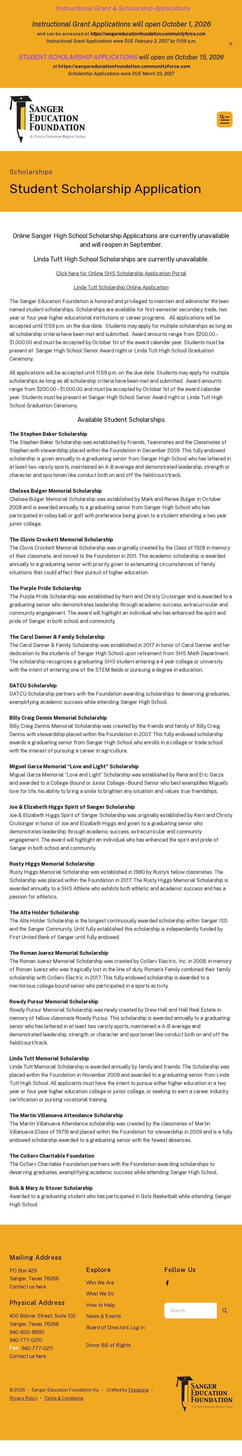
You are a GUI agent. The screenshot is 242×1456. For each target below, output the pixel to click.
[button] (231, 44)
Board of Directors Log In (115, 1328)
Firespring (138, 1389)
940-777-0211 (37, 1348)
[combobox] (190, 1311)
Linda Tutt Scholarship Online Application (121, 287)
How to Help (100, 1305)
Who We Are (100, 1283)
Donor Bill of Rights (108, 1345)
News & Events (103, 1316)
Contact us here (27, 1287)
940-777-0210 (25, 1340)
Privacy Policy (23, 1398)
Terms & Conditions (63, 1398)
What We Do (100, 1294)
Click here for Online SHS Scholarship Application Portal (121, 274)
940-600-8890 (26, 1332)
